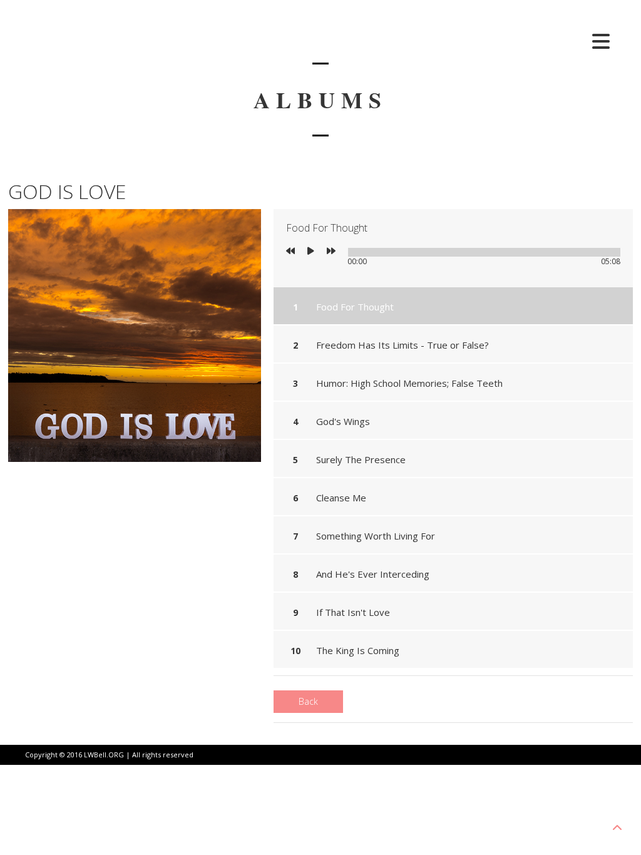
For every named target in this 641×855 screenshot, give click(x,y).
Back (308, 701)
